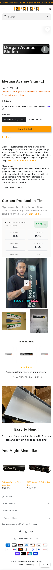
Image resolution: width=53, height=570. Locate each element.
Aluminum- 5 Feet (37, 120)
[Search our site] (5, 16)
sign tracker (34, 213)
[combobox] (23, 16)
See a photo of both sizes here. (22, 160)
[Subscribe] (49, 518)
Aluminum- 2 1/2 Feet (14, 120)
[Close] (47, 16)
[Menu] (3, 9)
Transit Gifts (22, 561)
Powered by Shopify (26, 565)
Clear (42, 17)
